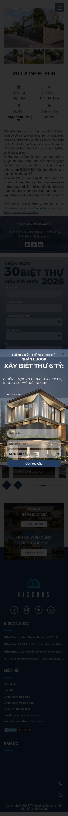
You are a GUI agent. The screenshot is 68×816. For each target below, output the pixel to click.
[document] (34, 408)
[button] (62, 354)
